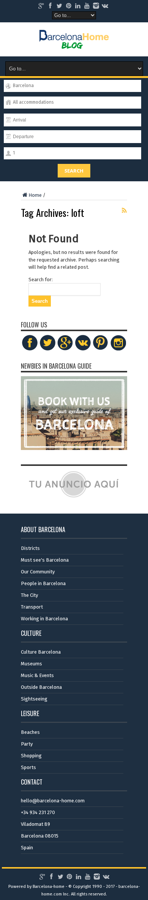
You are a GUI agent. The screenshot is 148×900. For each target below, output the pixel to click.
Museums (31, 663)
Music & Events (37, 675)
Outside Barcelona (41, 687)
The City (29, 595)
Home (35, 195)
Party (27, 744)
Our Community (38, 572)
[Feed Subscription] (124, 210)
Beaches (30, 732)
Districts (30, 548)
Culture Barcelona (41, 652)
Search (74, 170)
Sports (28, 767)
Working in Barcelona (44, 618)
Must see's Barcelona (45, 560)
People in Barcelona (43, 583)
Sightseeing (34, 699)
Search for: (40, 279)
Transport (32, 607)
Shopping (31, 755)
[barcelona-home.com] (74, 43)
